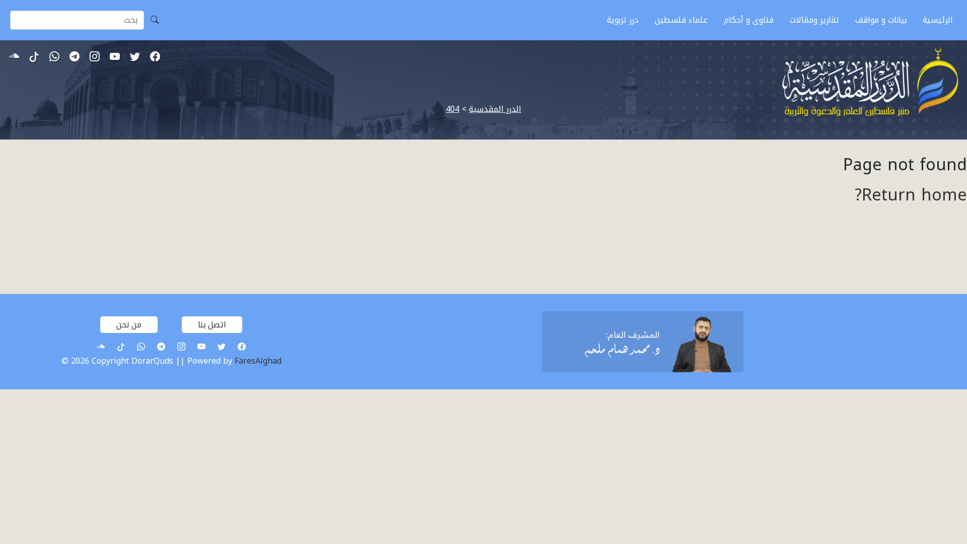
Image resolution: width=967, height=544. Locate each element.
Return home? (911, 195)
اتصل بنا (212, 324)
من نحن (129, 324)
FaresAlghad (258, 361)
